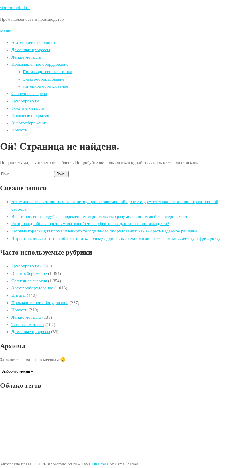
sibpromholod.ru (15, 7)
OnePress (100, 464)
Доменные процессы (30, 50)
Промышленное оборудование (39, 64)
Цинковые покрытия (30, 115)
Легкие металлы (26, 57)
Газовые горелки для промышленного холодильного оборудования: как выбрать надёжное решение (104, 231)
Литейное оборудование (45, 86)
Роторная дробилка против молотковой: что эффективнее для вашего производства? (90, 223)
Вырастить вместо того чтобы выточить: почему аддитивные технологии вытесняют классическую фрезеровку (116, 238)
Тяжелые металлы (27, 108)
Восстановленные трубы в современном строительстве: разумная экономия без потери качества (101, 216)
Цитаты (18, 295)
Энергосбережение (29, 123)
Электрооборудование (43, 79)
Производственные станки (47, 71)
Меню (5, 31)
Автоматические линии (33, 42)
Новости (19, 130)
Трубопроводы (25, 101)
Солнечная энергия (29, 93)
